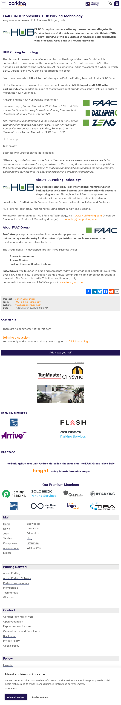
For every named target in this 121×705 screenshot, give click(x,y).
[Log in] (116, 3)
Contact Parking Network (18, 617)
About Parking (11, 573)
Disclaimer (9, 636)
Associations (11, 548)
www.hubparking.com (26, 305)
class (104, 463)
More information (70, 471)
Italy (112, 463)
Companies (10, 543)
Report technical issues (17, 626)
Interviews (33, 528)
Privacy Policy (11, 641)
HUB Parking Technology (27, 302)
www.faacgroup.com (72, 282)
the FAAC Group (90, 463)
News (6, 528)
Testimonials (10, 592)
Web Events (34, 548)
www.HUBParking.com (88, 215)
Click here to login (79, 341)
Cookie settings (40, 697)
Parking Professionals (16, 583)
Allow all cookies (15, 697)
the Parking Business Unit (22, 463)
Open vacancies (13, 621)
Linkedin (8, 665)
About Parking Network (17, 578)
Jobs (6, 533)
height (40, 470)
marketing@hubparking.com (80, 219)
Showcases (33, 524)
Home (6, 524)
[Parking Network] (17, 3)
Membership (10, 588)
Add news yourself (60, 352)
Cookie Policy (11, 646)
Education (33, 533)
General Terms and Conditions (21, 631)
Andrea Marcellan (50, 463)
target (86, 471)
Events (7, 553)
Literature (33, 543)
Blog (29, 538)
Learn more (11, 687)
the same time (70, 463)
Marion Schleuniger (25, 299)
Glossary (8, 597)
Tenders (8, 538)
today (54, 471)
